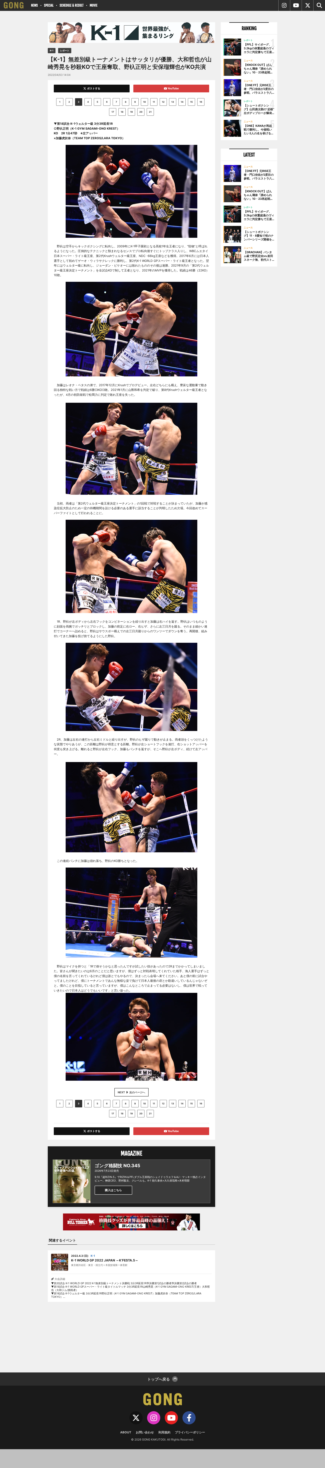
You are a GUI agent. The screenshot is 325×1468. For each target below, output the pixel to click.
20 (140, 111)
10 (144, 101)
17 (113, 111)
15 (191, 101)
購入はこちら (113, 1190)
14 (182, 101)
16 (201, 101)
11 (154, 101)
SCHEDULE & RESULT (72, 5)
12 (163, 101)
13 (172, 101)
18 (122, 111)
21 (150, 111)
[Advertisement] (131, 1334)
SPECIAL (48, 5)
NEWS (34, 5)
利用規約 (164, 1432)
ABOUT (125, 1432)
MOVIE (93, 5)
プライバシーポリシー (190, 1432)
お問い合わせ (145, 1432)
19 (131, 111)
